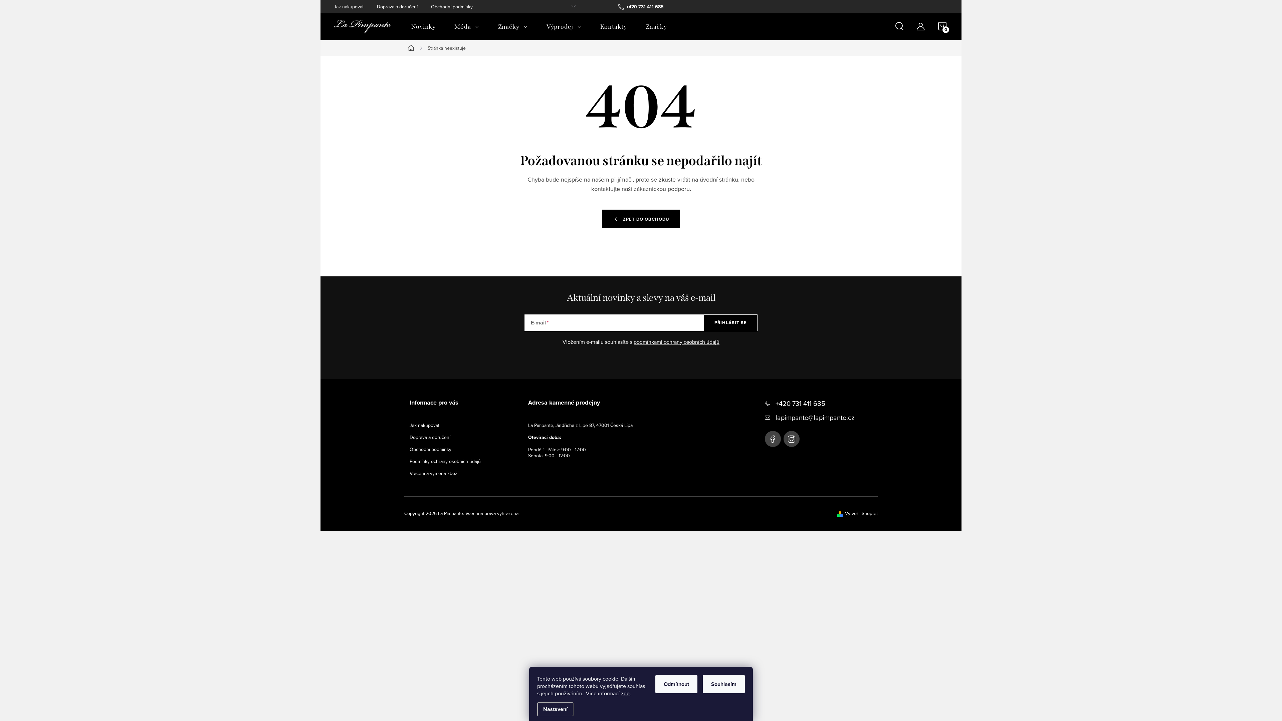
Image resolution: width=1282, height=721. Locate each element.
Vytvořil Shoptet (861, 513)
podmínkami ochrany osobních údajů (676, 341)
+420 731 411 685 (800, 403)
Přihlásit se (730, 322)
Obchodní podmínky (452, 6)
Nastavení (555, 709)
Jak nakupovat (349, 6)
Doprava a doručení (397, 6)
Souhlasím (723, 684)
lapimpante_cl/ (792, 439)
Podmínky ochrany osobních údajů (445, 461)
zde (625, 693)
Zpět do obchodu (646, 219)
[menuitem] (423, 26)
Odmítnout (676, 684)
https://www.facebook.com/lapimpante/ (773, 439)
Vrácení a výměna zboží (434, 473)
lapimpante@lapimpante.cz (815, 417)
